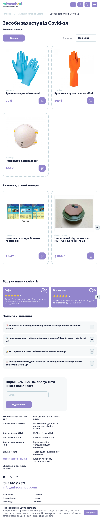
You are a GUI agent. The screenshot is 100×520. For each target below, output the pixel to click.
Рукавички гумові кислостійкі (73, 93)
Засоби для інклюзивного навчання (46, 453)
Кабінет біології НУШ (13, 433)
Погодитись (91, 512)
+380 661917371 (14, 483)
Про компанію (8, 494)
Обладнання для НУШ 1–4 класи (46, 417)
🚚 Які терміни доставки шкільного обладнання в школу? (36, 351)
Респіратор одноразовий (22, 160)
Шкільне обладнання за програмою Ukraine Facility (45, 426)
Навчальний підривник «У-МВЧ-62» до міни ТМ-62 (71, 239)
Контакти (38, 502)
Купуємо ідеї (8, 502)
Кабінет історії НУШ (43, 437)
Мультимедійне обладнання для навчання (41, 444)
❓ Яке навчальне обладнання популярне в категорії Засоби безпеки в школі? (43, 327)
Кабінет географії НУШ (14, 423)
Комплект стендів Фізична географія (23, 239)
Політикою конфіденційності (39, 516)
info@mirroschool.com (20, 487)
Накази (37, 498)
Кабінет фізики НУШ (43, 433)
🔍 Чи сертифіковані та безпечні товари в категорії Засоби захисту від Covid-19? (46, 339)
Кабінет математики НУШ (13, 443)
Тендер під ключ (9, 498)
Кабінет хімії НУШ (12, 437)
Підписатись (18, 404)
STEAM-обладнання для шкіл (15, 417)
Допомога (38, 494)
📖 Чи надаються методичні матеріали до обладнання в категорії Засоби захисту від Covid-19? (44, 363)
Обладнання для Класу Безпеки (14, 467)
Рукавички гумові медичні (23, 93)
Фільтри (14, 38)
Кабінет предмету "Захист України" (42, 460)
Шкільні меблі (10, 452)
